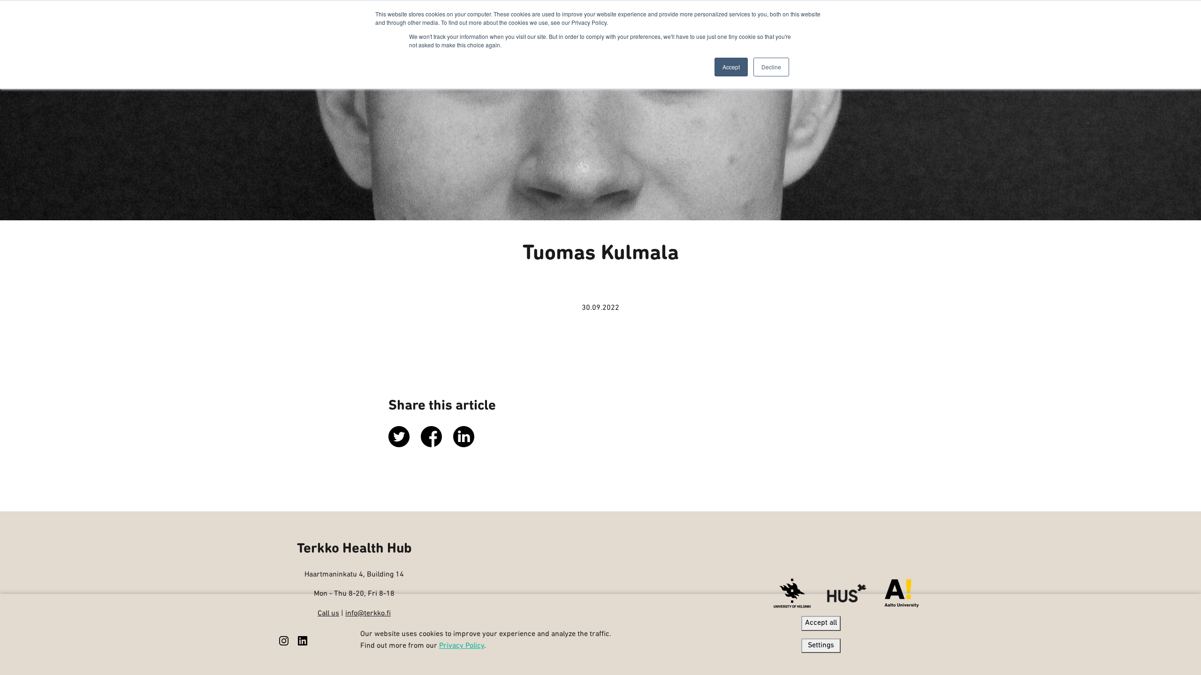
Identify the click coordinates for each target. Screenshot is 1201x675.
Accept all (821, 623)
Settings (821, 645)
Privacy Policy (461, 646)
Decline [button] (771, 67)
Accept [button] (731, 67)
